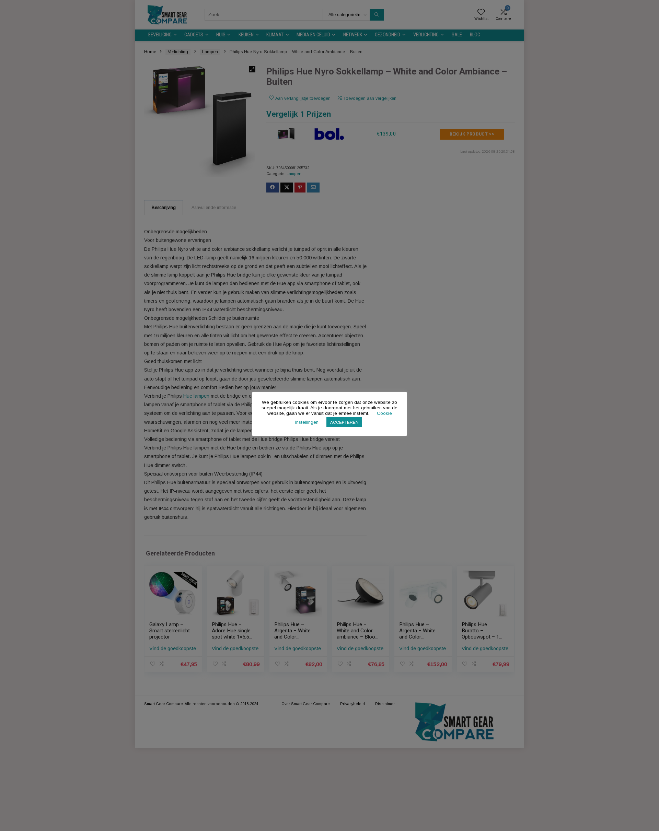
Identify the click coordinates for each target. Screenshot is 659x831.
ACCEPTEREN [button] (344, 422)
